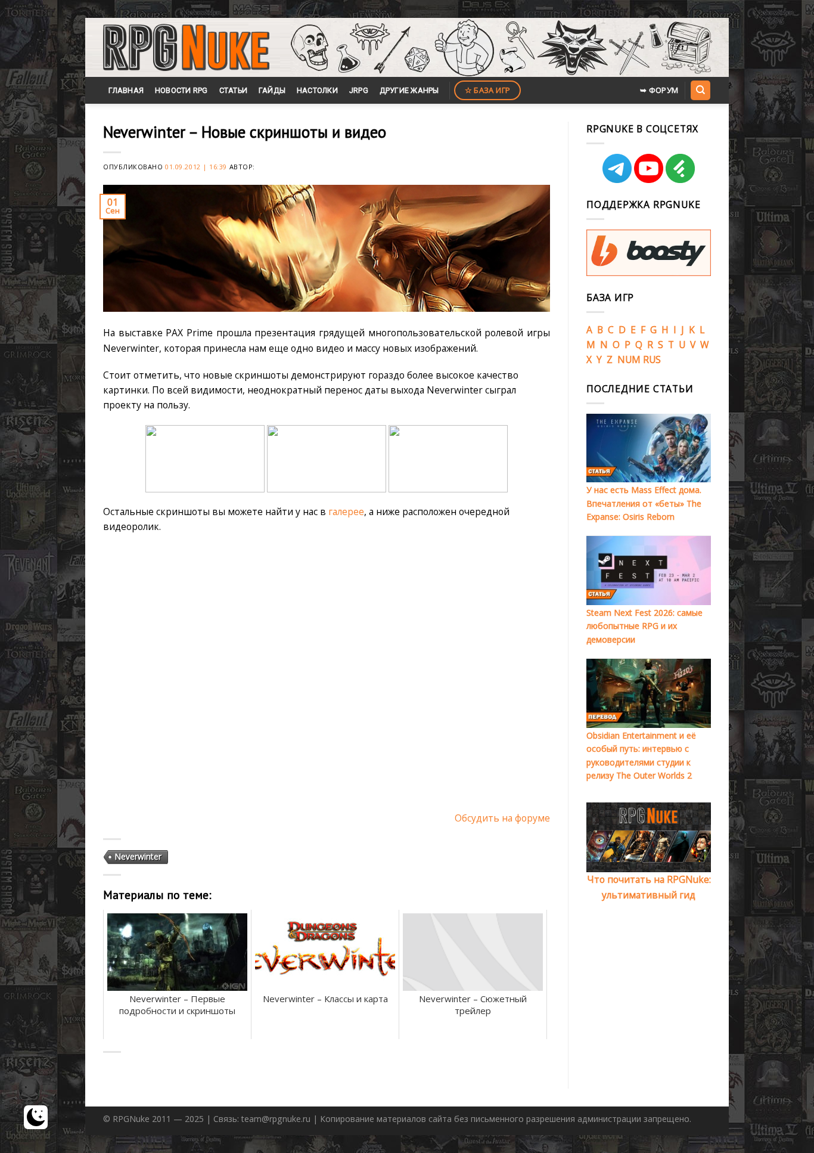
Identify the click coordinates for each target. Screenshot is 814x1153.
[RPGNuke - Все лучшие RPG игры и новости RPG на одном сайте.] (186, 48)
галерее (346, 511)
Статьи (233, 90)
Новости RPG (181, 90)
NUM (629, 359)
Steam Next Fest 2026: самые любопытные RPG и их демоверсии (644, 626)
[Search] (700, 90)
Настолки (317, 90)
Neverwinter (137, 856)
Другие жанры (409, 90)
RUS (652, 359)
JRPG (358, 90)
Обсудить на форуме (502, 818)
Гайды (272, 90)
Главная (126, 90)
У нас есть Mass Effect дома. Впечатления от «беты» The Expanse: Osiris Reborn (643, 503)
